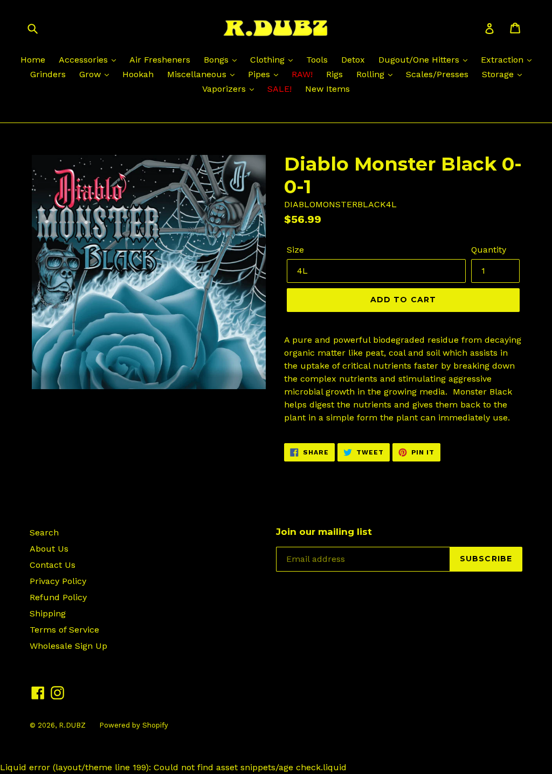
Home (32, 60)
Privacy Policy (58, 581)
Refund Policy (58, 597)
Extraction (503, 60)
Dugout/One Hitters (420, 60)
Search (44, 532)
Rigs (334, 74)
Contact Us (52, 565)
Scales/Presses (437, 74)
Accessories (85, 60)
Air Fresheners (159, 60)
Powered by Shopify (133, 725)
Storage (499, 74)
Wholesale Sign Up (68, 646)
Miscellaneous (198, 74)
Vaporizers (225, 89)
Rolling (371, 74)
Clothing (268, 60)
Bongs (217, 60)
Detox (353, 60)
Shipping (48, 613)
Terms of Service (64, 629)
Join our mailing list (324, 531)
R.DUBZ (72, 725)
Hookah (138, 74)
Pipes (260, 74)
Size (295, 250)
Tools (317, 60)
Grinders (48, 74)
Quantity (488, 250)
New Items (327, 89)
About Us (49, 549)
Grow (91, 74)
